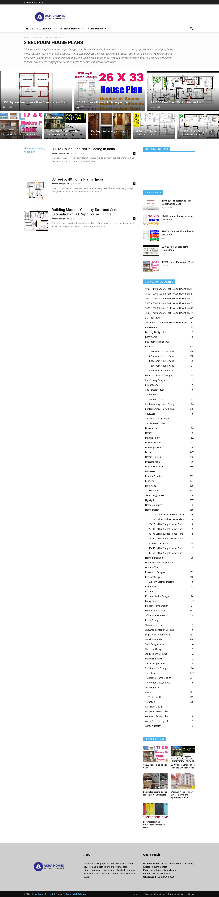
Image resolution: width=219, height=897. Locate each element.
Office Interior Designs (156, 615)
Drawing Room (153, 447)
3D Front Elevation (158, 543)
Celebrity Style (152, 384)
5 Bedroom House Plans (161, 365)
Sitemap (191, 894)
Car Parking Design (155, 380)
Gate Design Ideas (154, 495)
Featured (149, 480)
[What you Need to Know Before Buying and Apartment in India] (183, 781)
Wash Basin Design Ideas (158, 721)
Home (29, 28)
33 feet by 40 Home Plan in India (77, 179)
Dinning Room (152, 437)
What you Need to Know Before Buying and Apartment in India (182, 795)
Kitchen (149, 591)
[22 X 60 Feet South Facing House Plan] (183, 91)
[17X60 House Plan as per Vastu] (21, 126)
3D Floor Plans (152, 317)
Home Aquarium (153, 504)
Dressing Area (152, 461)
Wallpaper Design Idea (156, 711)
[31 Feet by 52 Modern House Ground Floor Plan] (154, 126)
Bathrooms (151, 336)
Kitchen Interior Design (157, 596)
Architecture (151, 327)
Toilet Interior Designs (156, 668)
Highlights (150, 500)
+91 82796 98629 (162, 873)
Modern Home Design (156, 605)
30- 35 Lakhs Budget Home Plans (165, 533)
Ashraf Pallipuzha (60, 153)
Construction (151, 394)
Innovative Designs (155, 572)
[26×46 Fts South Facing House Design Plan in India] (198, 126)
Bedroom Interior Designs (158, 375)
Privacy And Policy (176, 894)
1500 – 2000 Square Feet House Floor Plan (167, 293)
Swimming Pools (153, 658)
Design (148, 432)
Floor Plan (153, 490)
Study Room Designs (156, 653)
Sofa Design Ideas (154, 644)
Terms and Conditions (155, 894)
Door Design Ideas (155, 442)
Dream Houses (153, 456)
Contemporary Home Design (160, 404)
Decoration (151, 428)
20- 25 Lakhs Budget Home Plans (165, 524)
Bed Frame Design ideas (158, 341)
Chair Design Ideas (154, 389)
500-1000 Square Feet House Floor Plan (166, 322)
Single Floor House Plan (157, 634)
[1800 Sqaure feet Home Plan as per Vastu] (151, 235)
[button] (191, 28)
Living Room (151, 600)
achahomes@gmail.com (163, 870)
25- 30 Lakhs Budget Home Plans (165, 528)
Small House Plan (154, 639)
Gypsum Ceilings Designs (161, 581)
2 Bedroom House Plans (161, 351)
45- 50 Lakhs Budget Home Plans (165, 552)
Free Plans (150, 485)
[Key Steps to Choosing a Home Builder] (109, 126)
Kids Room (150, 586)
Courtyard (150, 413)
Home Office (151, 567)
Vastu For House (157, 697)
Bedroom (37, 37)
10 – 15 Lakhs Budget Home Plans (166, 514)
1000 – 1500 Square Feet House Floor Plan (167, 288)
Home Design (95, 28)
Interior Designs (70, 28)
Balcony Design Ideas (156, 332)
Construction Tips (154, 399)
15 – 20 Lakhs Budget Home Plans (166, 519)
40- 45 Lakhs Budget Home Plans (165, 548)
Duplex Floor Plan (154, 466)
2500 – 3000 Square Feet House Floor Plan (167, 303)
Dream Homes (152, 452)
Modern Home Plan (155, 610)
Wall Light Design (154, 706)
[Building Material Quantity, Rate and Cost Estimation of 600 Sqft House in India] (36, 220)
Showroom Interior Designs (159, 629)
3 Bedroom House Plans (161, 356)
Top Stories (151, 673)
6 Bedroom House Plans (161, 370)
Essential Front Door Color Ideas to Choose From (154, 825)
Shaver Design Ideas (155, 624)
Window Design (153, 725)
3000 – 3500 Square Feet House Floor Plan (167, 308)
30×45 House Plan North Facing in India (83, 149)
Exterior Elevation (154, 476)
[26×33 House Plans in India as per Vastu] (109, 91)
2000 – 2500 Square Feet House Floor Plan (167, 298)
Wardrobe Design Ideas (157, 716)
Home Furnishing (154, 557)
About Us (138, 894)
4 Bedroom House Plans (161, 360)
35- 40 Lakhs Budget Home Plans (165, 538)
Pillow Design (152, 620)
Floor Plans (45, 28)
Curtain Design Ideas (156, 423)
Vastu (148, 692)
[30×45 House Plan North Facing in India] (36, 159)
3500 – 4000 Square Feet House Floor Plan (167, 312)
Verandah (150, 701)
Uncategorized (152, 687)
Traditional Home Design (158, 677)
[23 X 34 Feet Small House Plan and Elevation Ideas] (65, 126)
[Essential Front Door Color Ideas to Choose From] (155, 811)
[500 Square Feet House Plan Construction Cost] (36, 91)
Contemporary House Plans (159, 408)
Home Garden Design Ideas (159, 562)
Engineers (150, 471)
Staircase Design (153, 649)
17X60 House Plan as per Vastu (178, 262)
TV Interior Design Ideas (157, 682)
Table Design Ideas (155, 663)
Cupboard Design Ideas (157, 418)
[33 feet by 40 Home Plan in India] (36, 189)
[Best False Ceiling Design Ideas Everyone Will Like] (155, 781)
